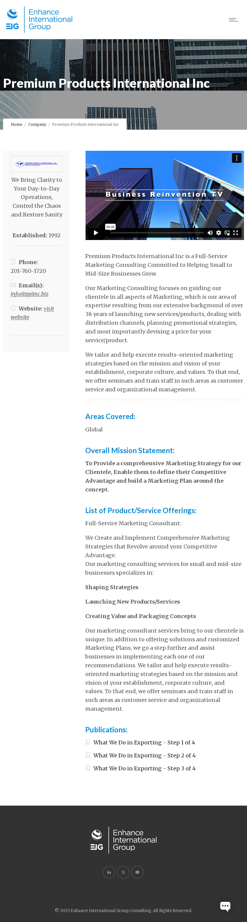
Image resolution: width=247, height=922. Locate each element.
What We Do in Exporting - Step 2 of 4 (144, 755)
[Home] (39, 31)
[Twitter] (123, 872)
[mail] (137, 872)
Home (16, 124)
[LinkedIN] (109, 872)
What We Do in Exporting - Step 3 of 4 (144, 768)
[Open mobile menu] (235, 20)
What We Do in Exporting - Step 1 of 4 (144, 742)
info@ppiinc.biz (29, 293)
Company (37, 124)
